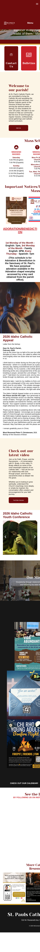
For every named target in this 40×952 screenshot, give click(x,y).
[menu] (37, 4)
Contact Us (11, 65)
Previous (5, 536)
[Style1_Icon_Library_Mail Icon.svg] (11, 60)
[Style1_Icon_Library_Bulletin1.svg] (28, 60)
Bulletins (29, 63)
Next (34, 536)
